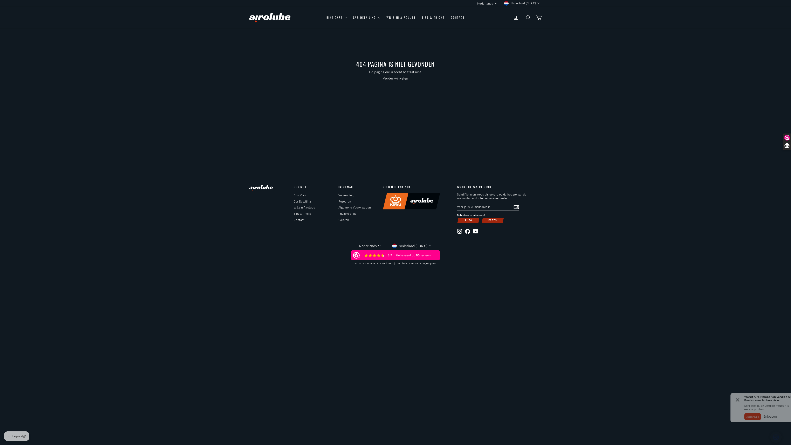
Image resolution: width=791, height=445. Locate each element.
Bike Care (335, 17)
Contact (458, 17)
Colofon (343, 220)
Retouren (344, 201)
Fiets (492, 220)
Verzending (345, 195)
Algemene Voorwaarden (354, 207)
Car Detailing (365, 17)
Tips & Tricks (433, 17)
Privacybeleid (347, 213)
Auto (469, 220)
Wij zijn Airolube (401, 17)
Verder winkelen (395, 78)
